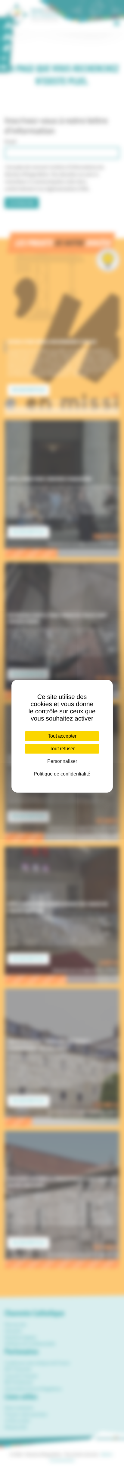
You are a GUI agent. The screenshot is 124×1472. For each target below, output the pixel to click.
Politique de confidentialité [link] (62, 773)
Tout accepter (62, 736)
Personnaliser (62, 761)
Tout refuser (62, 748)
